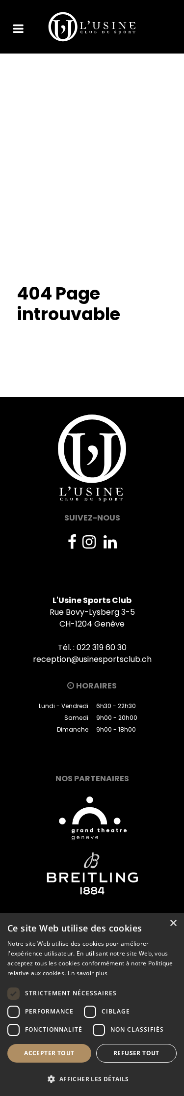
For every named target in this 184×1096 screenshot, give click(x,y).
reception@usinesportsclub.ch (92, 659)
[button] (92, 1079)
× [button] (173, 923)
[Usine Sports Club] (92, 27)
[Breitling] (92, 873)
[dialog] (92, 1004)
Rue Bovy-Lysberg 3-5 (92, 612)
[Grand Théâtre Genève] (92, 817)
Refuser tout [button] (136, 1053)
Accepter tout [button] (49, 1053)
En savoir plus (87, 973)
